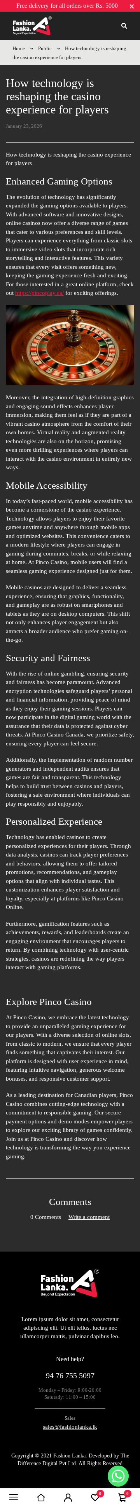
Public (45, 48)
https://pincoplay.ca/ (39, 293)
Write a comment (89, 1217)
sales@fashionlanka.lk (70, 1427)
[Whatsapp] (118, 1476)
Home (18, 48)
